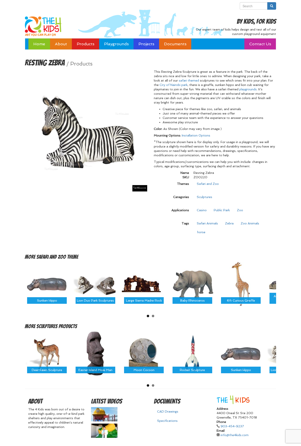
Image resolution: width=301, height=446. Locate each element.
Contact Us (260, 44)
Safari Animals (207, 223)
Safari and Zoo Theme (57, 257)
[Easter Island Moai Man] (95, 353)
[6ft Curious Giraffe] (241, 283)
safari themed (189, 80)
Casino (202, 210)
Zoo (240, 210)
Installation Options (196, 135)
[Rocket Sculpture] (192, 353)
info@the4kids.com (235, 435)
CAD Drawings (167, 411)
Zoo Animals (250, 223)
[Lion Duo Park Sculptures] (95, 283)
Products (85, 44)
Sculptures (204, 197)
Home (39, 44)
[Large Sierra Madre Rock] (144, 283)
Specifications (167, 420)
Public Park (222, 210)
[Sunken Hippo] (47, 283)
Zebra (229, 223)
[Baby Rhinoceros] (192, 283)
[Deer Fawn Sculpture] (47, 353)
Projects (146, 44)
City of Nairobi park (174, 85)
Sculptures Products (56, 326)
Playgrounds (116, 44)
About (61, 44)
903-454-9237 (232, 426)
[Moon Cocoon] (144, 353)
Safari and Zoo (208, 184)
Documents (175, 44)
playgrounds (248, 89)
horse (201, 232)
